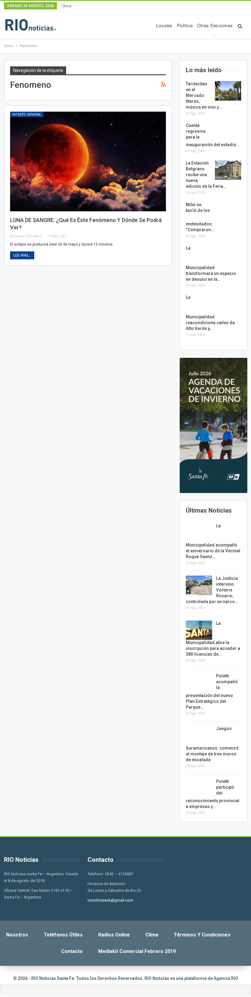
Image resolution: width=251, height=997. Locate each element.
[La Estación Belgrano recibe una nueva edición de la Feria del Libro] (228, 170)
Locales (164, 25)
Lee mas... (22, 255)
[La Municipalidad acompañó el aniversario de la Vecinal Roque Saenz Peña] (199, 533)
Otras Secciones (215, 25)
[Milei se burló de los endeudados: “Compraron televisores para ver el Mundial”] (228, 211)
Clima (151, 935)
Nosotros (17, 935)
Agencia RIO (226, 978)
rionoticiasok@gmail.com (110, 900)
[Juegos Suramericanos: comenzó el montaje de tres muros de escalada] (199, 735)
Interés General (26, 115)
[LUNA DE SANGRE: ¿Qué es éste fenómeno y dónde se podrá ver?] (88, 161)
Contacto (72, 951)
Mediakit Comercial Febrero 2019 (137, 951)
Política (185, 25)
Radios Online (114, 935)
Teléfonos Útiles (63, 935)
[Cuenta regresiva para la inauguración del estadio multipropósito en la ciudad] (228, 132)
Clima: (67, 6)
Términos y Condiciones (202, 935)
